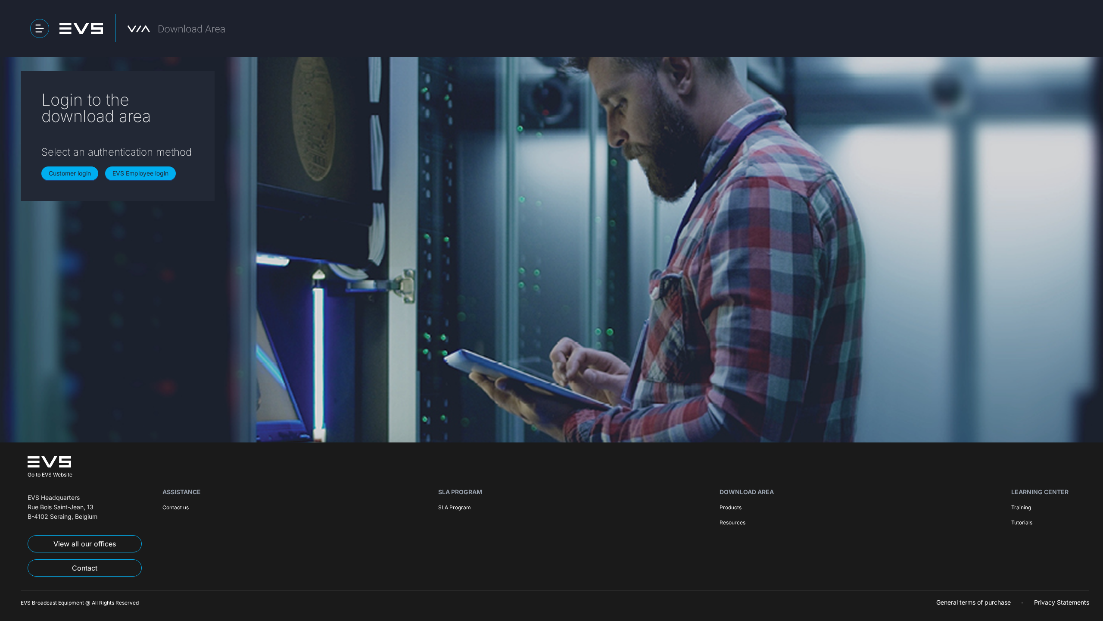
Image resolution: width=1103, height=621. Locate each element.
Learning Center (1040, 492)
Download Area (747, 492)
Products (731, 507)
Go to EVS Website (50, 474)
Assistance (181, 492)
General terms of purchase (973, 602)
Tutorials (1021, 522)
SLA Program (460, 492)
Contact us (175, 507)
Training (1021, 507)
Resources (732, 522)
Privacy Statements (1061, 602)
